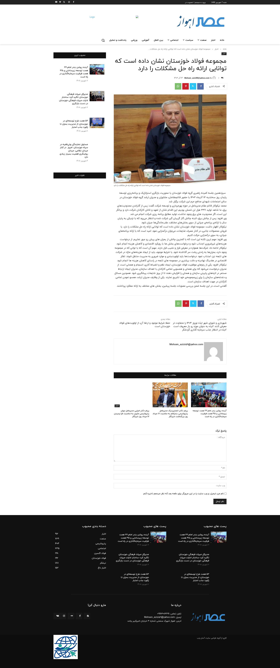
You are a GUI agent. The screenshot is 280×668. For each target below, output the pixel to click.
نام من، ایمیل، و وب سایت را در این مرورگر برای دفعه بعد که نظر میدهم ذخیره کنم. (183, 493)
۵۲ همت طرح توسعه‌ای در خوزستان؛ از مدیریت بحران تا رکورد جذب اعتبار (74, 124)
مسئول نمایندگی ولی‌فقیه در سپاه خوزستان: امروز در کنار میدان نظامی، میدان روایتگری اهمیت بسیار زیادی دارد (74, 151)
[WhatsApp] (178, 86)
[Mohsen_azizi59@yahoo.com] (214, 78)
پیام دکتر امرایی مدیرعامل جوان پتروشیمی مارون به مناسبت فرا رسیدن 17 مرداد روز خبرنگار (131, 413)
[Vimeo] (59, 2)
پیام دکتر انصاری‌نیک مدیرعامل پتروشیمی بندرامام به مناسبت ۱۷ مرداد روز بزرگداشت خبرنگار (170, 413)
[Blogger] (87, 616)
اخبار (216, 49)
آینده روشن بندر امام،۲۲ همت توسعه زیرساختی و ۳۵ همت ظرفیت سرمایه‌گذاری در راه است (210, 413)
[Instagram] (68, 2)
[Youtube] (55, 2)
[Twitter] (63, 2)
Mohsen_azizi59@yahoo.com (196, 78)
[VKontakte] (56, 616)
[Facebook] (72, 2)
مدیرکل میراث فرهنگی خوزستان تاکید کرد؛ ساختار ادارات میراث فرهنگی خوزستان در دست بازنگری (73, 99)
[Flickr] (71, 616)
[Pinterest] (185, 86)
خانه (225, 49)
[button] (103, 40)
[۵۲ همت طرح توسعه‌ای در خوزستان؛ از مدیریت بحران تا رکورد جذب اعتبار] (97, 123)
